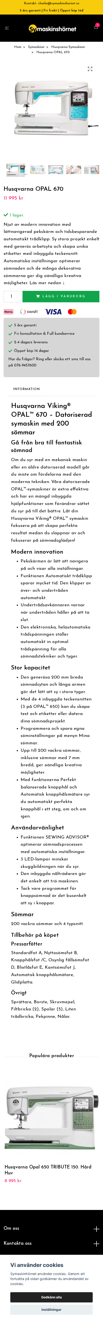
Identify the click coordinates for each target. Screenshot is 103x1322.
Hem (17, 49)
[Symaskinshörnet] (52, 29)
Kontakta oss (18, 1246)
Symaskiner (36, 49)
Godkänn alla (51, 1297)
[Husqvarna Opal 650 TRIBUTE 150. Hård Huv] (51, 1120)
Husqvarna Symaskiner (68, 49)
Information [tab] (26, 391)
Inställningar (51, 1310)
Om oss (11, 1231)
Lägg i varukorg (64, 298)
